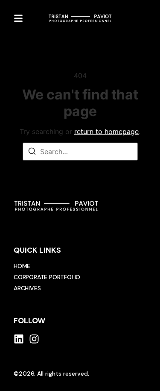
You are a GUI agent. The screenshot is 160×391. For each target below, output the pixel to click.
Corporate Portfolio (47, 277)
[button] (18, 18)
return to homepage (106, 131)
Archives (27, 288)
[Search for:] (80, 151)
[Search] (32, 152)
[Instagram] (34, 339)
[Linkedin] (19, 339)
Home (22, 266)
